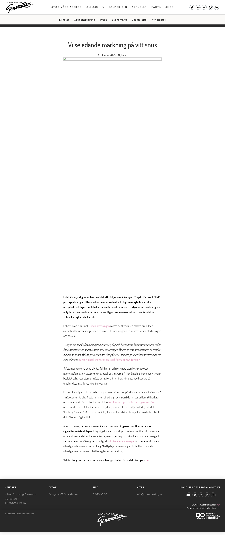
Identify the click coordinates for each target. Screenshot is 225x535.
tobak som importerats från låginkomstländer (133, 402)
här (148, 460)
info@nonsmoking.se (149, 494)
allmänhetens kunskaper (121, 441)
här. (218, 507)
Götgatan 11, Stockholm (63, 494)
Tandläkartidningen (100, 326)
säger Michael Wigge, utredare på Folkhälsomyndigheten (109, 359)
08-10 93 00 (100, 494)
